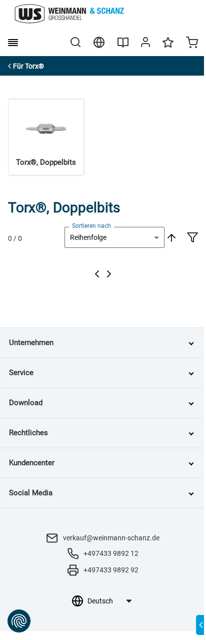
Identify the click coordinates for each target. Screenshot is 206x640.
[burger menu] (13, 42)
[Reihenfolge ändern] (171, 237)
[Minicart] (192, 44)
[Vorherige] (97, 274)
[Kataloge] (123, 46)
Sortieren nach (91, 225)
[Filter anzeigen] (192, 238)
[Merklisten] (168, 47)
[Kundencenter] (145, 44)
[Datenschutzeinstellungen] (19, 620)
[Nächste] (109, 274)
